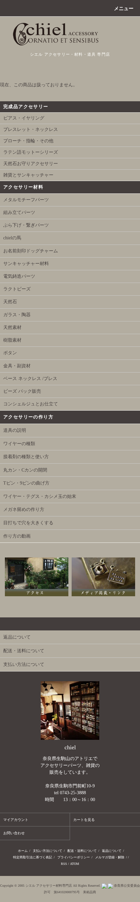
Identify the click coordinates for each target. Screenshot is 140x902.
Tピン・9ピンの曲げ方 (26, 483)
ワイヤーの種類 (19, 443)
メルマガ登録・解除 (109, 857)
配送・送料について (82, 851)
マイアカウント (15, 820)
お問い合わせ (14, 833)
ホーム (23, 851)
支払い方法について (47, 851)
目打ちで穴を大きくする (28, 522)
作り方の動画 (17, 536)
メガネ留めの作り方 (23, 509)
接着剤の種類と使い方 (26, 456)
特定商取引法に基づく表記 (32, 857)
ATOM (74, 864)
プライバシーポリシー (73, 857)
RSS (64, 864)
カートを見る (84, 820)
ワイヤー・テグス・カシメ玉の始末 (39, 496)
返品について (111, 851)
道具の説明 (14, 430)
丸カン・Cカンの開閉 (25, 470)
